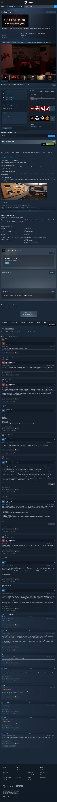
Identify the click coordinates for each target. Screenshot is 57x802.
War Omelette (8, 585)
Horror (4, 42)
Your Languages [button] (8, 328)
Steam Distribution (7, 777)
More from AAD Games (13, 250)
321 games (7, 340)
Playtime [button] (38, 322)
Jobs (18, 772)
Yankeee (7, 535)
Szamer (6, 496)
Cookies (29, 777)
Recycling (19, 777)
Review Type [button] (4, 322)
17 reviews (7, 458)
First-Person (34, 42)
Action (47, 42)
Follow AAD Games (11, 259)
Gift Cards (5, 779)
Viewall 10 (52, 118)
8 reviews (6, 381)
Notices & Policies (32, 774)
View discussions (6, 120)
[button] (3, 6)
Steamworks (5, 774)
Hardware (19, 774)
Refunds (29, 779)
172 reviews (13, 498)
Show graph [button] (51, 324)
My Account (42, 777)
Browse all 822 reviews (28, 751)
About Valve (19, 769)
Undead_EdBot (8, 379)
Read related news (7, 118)
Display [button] (45, 322)
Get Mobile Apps (44, 772)
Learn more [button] (51, 135)
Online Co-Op (8, 42)
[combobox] (39, 6)
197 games (7, 537)
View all (53, 291)
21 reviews (13, 586)
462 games (7, 558)
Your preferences (14, 306)
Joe (6, 457)
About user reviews (5, 306)
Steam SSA (5, 772)
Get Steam (42, 769)
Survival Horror (20, 42)
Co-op (25, 42)
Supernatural (39, 42)
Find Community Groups (8, 123)
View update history (7, 116)
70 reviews (13, 558)
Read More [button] (51, 484)
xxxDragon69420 (8, 434)
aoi (5, 405)
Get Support (43, 774)
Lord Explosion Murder (10, 357)
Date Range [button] (30, 322)
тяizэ (6, 338)
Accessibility (30, 772)
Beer (6, 557)
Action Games (9, 10)
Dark (44, 42)
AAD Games (24, 37)
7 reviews (12, 537)
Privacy (29, 769)
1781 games (7, 498)
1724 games (7, 586)
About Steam (6, 769)
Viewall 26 (52, 108)
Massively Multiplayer (13, 105)
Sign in (2, 84)
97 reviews (13, 340)
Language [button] (22, 322)
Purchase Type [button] (14, 322)
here (26, 295)
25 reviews (7, 359)
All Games (3, 10)
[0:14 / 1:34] (28, 59)
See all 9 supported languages (36, 100)
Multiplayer (14, 42)
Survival (29, 42)
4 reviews (6, 406)
